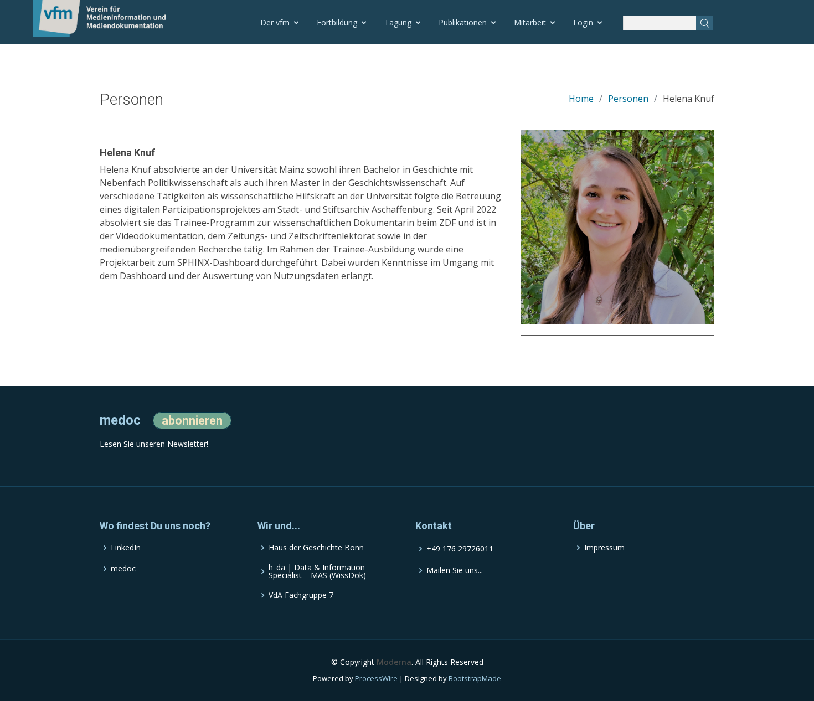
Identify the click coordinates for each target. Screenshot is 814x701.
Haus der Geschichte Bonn (316, 547)
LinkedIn (126, 547)
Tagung (397, 22)
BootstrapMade (475, 678)
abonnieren (192, 420)
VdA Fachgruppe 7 (301, 595)
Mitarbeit (530, 22)
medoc (123, 569)
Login (583, 22)
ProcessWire (376, 678)
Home (581, 98)
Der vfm (275, 22)
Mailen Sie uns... (454, 570)
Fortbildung (337, 22)
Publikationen (463, 22)
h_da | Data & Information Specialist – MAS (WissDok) (317, 571)
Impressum (604, 547)
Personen (628, 98)
